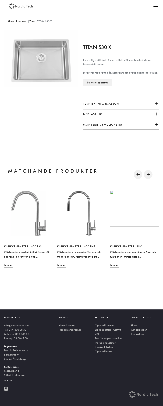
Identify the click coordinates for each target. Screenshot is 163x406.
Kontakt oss (137, 334)
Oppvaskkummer (105, 325)
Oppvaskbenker (104, 351)
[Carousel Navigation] (81, 174)
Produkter (21, 21)
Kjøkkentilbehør (104, 347)
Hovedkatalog (67, 325)
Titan (32, 21)
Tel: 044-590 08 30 (15, 329)
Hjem (11, 21)
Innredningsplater (105, 342)
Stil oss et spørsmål (97, 82)
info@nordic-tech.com (16, 325)
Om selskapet (139, 329)
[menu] (156, 6)
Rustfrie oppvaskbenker (108, 338)
